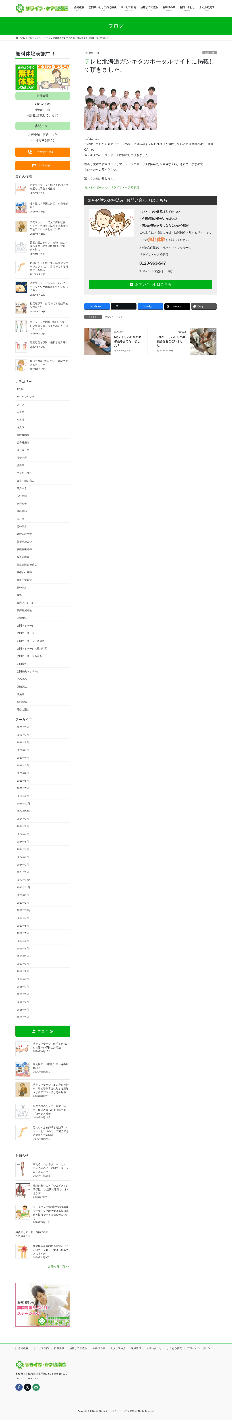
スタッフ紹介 (118, 1348)
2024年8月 (23, 826)
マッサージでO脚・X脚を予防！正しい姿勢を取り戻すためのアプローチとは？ (49, 326)
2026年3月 (23, 765)
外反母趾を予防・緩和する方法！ (49, 342)
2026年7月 (23, 734)
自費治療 (59, 1348)
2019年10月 (23, 910)
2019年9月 (23, 917)
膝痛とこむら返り (27, 602)
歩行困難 (22, 495)
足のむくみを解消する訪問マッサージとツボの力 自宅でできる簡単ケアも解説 (49, 266)
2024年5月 (23, 841)
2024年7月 (23, 834)
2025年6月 (23, 795)
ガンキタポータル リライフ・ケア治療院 (111, 187)
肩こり (20, 518)
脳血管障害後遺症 (27, 564)
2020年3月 (23, 895)
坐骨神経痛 (23, 442)
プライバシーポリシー (200, 1348)
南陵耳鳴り (23, 434)
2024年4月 (23, 849)
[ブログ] (97, 341)
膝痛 (19, 595)
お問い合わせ (153, 1348)
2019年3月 (23, 956)
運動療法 (22, 686)
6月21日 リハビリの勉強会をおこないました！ (171, 341)
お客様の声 (98, 1348)
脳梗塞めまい (24, 541)
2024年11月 (23, 803)
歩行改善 (22, 503)
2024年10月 (23, 811)
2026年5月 (23, 750)
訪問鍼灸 (22, 663)
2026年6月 (23, 742)
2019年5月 (23, 948)
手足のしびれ (24, 472)
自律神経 (22, 617)
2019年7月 (23, 933)
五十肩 (20, 412)
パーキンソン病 (25, 396)
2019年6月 (23, 940)
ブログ (119, 317)
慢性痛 (20, 465)
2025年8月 (23, 780)
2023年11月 (23, 887)
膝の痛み (22, 587)
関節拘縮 (22, 701)
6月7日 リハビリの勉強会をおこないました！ (127, 341)
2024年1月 (23, 872)
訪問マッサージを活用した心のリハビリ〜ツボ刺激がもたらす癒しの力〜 (49, 287)
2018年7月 (23, 986)
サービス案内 (41, 1348)
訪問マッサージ (25, 625)
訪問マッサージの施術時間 (32, 648)
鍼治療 (20, 694)
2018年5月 (23, 1001)
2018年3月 (23, 1017)
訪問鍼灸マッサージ (28, 671)
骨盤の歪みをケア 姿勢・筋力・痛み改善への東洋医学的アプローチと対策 (49, 246)
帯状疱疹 (22, 457)
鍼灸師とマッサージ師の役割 (31, 1232)
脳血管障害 (23, 557)
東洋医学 (22, 488)
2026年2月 (23, 773)
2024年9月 (23, 818)
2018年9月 (23, 971)
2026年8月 (23, 727)
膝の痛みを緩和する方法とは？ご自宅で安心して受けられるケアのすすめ (51, 1250)
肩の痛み (22, 526)
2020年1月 (23, 902)
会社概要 (23, 1348)
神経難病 (22, 511)
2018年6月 (23, 994)
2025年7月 (23, 788)
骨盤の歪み (23, 709)
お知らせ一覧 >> (58, 1266)
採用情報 (136, 1348)
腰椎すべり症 (24, 572)
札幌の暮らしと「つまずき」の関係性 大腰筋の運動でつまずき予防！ (51, 1189)
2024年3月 (23, 857)
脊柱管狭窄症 (24, 534)
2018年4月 (23, 1009)
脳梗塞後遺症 (24, 549)
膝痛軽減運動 (24, 610)
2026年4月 (23, 757)
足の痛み (22, 679)
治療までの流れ (78, 1348)
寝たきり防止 (24, 450)
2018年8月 (23, 979)
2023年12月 (23, 879)
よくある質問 (174, 1348)
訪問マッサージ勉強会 (29, 656)
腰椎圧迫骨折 (24, 579)
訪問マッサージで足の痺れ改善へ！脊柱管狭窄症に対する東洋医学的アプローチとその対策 (49, 226)
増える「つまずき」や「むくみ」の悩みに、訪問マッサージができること (51, 1168)
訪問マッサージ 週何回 (31, 640)
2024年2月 (23, 864)
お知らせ (209, 52)
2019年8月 (23, 925)
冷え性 (20, 419)
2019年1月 (23, 963)
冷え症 (20, 427)
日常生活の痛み (25, 480)
